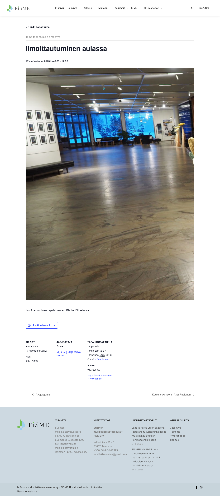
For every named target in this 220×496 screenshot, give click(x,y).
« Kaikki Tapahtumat (38, 27)
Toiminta (175, 431)
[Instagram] (201, 487)
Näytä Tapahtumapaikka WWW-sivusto (99, 377)
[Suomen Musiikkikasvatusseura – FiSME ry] (18, 8)
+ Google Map (102, 359)
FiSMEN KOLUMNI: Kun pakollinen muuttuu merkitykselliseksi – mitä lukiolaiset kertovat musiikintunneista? (146, 457)
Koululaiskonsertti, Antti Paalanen (171, 394)
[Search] (193, 8)
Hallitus (174, 439)
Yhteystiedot (177, 435)
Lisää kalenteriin (42, 325)
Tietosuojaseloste (27, 491)
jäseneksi (204, 8)
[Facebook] (196, 487)
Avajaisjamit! (42, 394)
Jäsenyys (175, 427)
